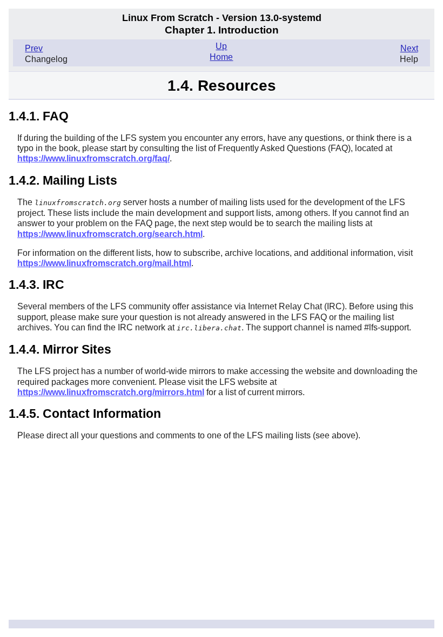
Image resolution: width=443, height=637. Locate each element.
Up (221, 46)
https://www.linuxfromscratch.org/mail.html (104, 263)
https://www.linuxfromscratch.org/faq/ (93, 158)
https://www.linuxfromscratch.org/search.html (110, 234)
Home (221, 57)
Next (409, 48)
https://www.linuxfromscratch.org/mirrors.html (110, 392)
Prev (34, 48)
